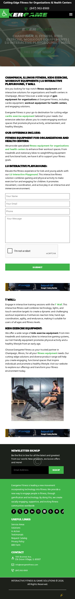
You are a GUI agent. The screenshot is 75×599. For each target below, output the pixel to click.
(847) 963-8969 (39, 8)
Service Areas (17, 524)
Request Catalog (19, 538)
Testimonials (17, 535)
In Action (15, 531)
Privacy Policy (17, 541)
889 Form (15, 545)
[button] (4, 13)
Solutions (15, 528)
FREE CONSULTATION (37, 52)
